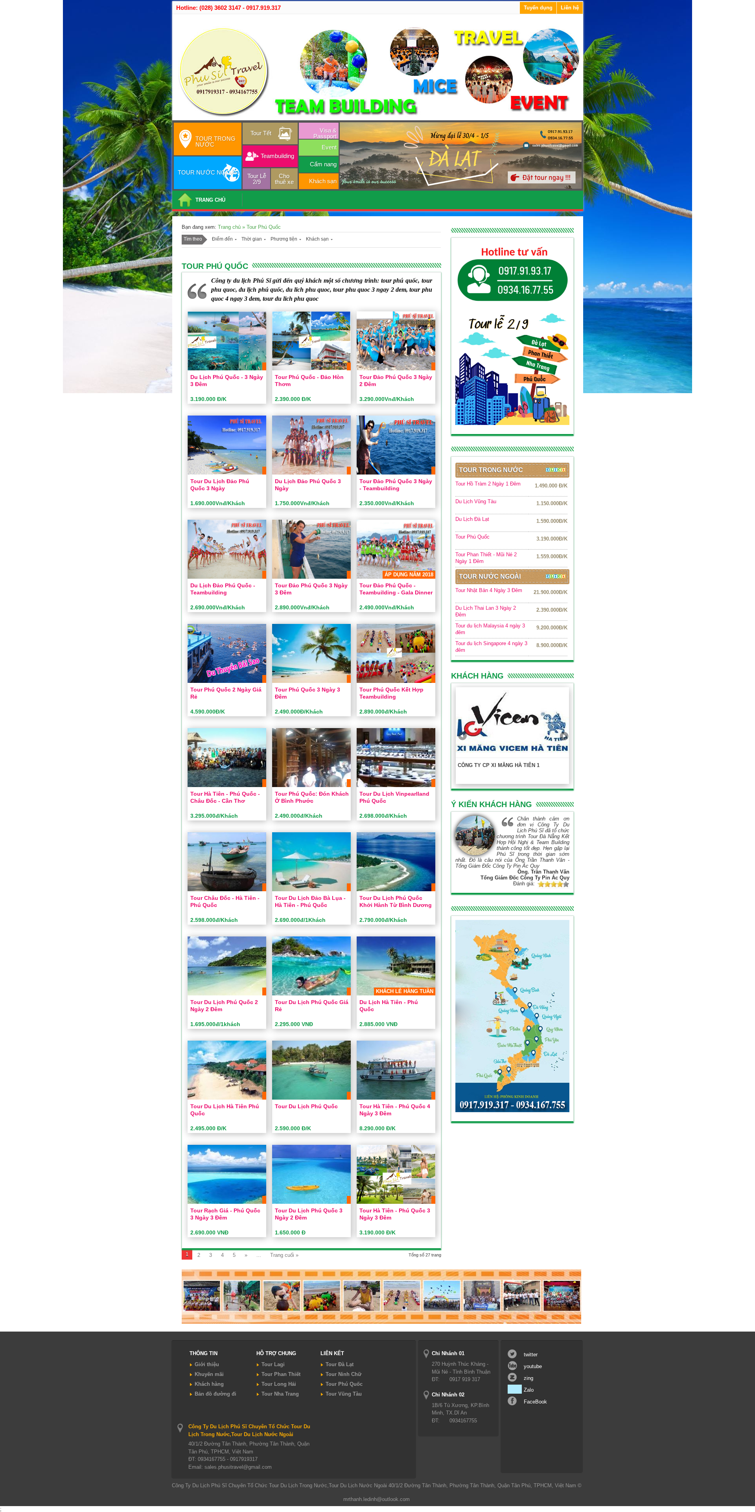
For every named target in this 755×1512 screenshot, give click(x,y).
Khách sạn (323, 181)
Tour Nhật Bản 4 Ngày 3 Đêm (488, 590)
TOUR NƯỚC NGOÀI (207, 172)
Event (329, 147)
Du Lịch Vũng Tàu (475, 501)
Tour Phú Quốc (472, 537)
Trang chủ (230, 227)
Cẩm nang (323, 164)
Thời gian (251, 239)
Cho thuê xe (284, 179)
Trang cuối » (284, 1255)
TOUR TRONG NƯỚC (215, 141)
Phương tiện (284, 239)
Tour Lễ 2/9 (256, 179)
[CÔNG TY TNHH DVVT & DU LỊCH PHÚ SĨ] (379, 117)
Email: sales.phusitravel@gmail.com (230, 1467)
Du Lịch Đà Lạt (472, 519)
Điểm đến (222, 239)
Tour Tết (260, 133)
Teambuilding (277, 156)
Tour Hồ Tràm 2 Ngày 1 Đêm (488, 484)
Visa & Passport (325, 133)
